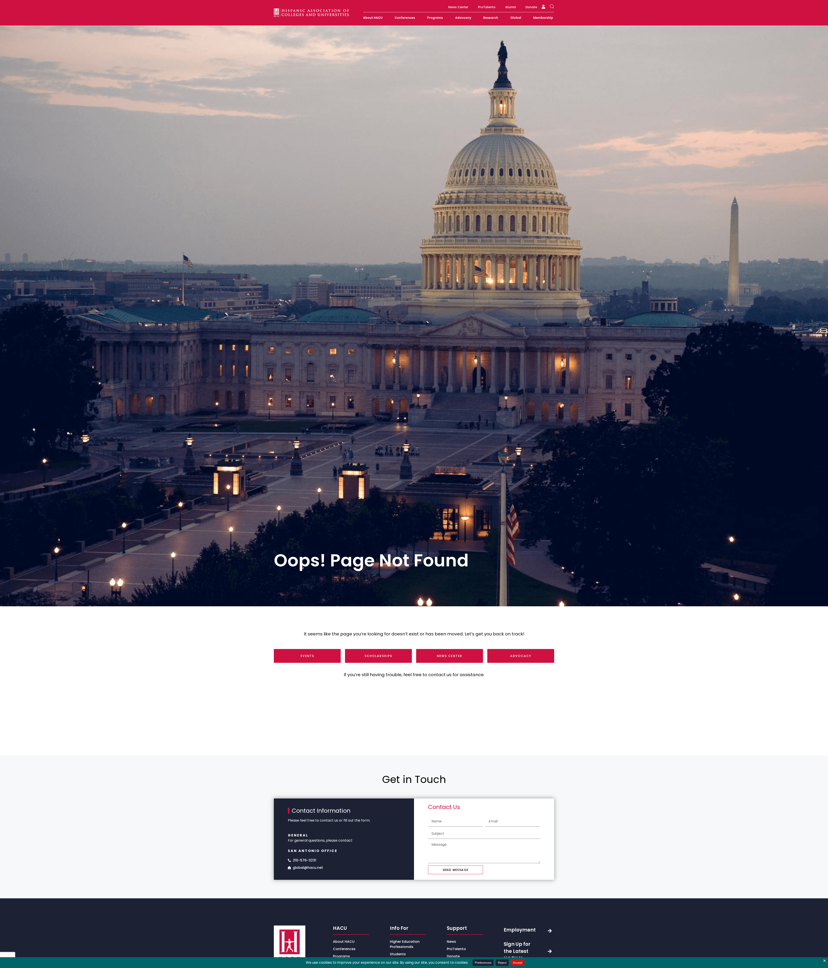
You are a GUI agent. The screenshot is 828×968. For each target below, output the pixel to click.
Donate (531, 7)
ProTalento (487, 7)
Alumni (510, 7)
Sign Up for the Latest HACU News (518, 951)
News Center (458, 7)
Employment (520, 930)
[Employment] (549, 931)
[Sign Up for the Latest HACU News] (549, 951)
